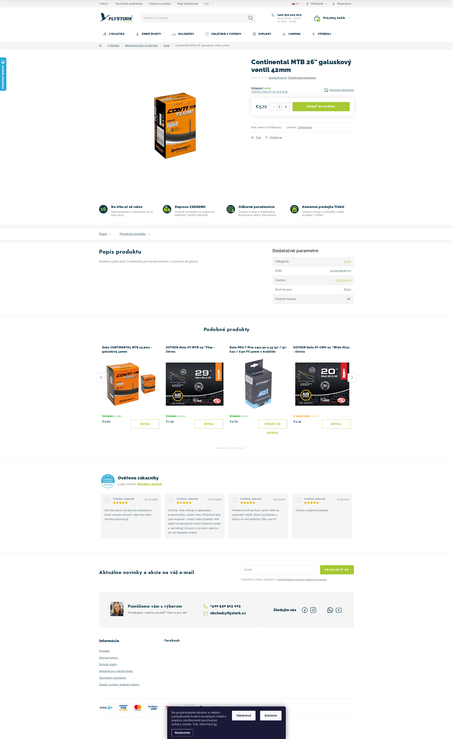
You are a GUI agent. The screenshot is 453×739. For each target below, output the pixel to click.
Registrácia (344, 3)
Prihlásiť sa (337, 569)
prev (101, 377)
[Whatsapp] (330, 610)
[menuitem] (115, 34)
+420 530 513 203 (288, 14)
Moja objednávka (187, 3)
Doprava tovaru (108, 657)
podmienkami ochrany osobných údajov (302, 579)
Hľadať (251, 18)
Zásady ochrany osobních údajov (119, 684)
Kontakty (104, 651)
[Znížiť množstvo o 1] (274, 107)
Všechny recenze (149, 484)
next (352, 377)
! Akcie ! (104, 3)
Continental (304, 127)
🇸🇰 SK (295, 3)
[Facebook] (305, 610)
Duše (347, 261)
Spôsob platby (108, 664)
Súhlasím (271, 715)
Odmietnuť (243, 715)
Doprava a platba (160, 3)
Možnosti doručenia (342, 90)
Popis (103, 234)
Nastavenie (182, 732)
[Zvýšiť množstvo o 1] (286, 107)
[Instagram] (313, 610)
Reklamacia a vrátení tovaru (116, 671)
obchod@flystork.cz (228, 613)
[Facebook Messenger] (322, 610)
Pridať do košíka (321, 106)
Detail (145, 424)
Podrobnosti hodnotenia (302, 77)
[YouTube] (339, 610)
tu (215, 724)
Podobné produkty (133, 234)
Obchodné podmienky (129, 3)
